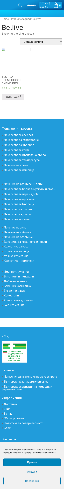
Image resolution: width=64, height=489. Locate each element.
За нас (8, 414)
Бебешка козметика (17, 286)
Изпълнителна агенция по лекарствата (30, 377)
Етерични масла (14, 291)
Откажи (32, 471)
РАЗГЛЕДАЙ (13, 96)
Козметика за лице (16, 251)
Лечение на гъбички (17, 232)
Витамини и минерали (19, 276)
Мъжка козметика (16, 256)
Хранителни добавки (18, 300)
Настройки (32, 481)
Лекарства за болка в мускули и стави (29, 189)
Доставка (10, 404)
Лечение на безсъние (18, 237)
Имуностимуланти (16, 272)
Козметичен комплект (19, 261)
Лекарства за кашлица (19, 170)
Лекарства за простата (19, 199)
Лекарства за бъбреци (19, 204)
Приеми (32, 462)
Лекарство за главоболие (21, 140)
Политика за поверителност (23, 423)
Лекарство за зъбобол (19, 145)
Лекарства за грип (16, 150)
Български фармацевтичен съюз (26, 382)
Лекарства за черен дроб (21, 194)
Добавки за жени (15, 281)
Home (5, 19)
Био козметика (14, 305)
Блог (7, 428)
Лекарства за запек (17, 219)
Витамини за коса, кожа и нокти (25, 242)
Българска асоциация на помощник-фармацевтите (27, 388)
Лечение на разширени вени (23, 184)
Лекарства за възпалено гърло (25, 155)
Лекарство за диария (18, 214)
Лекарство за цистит (18, 209)
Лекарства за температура (22, 160)
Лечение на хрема (16, 165)
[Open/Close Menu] (8, 5)
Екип (7, 409)
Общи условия (14, 418)
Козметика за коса (16, 246)
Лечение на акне (15, 227)
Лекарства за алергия (18, 135)
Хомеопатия (12, 295)
